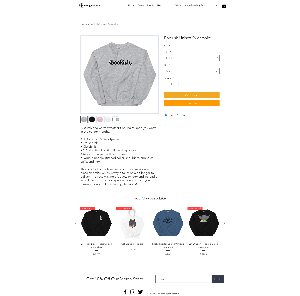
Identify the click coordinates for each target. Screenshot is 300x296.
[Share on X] (184, 115)
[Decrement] (166, 84)
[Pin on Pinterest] (172, 115)
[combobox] (192, 58)
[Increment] (176, 84)
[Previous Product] (75, 223)
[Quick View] (168, 223)
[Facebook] (125, 292)
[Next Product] (225, 223)
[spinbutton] (171, 84)
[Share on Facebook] (166, 115)
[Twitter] (140, 292)
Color (167, 51)
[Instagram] (133, 292)
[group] (150, 231)
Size (167, 65)
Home (84, 24)
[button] (141, 5)
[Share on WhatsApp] (178, 115)
